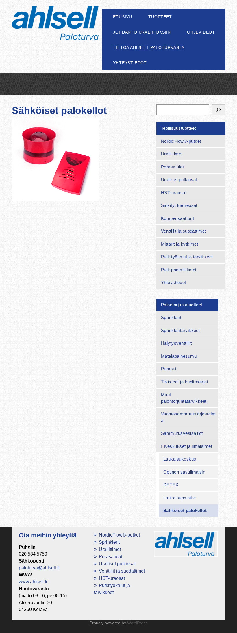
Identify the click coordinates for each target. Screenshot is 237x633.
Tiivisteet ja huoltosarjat (184, 381)
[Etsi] (218, 109)
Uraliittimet (172, 153)
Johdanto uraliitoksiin (142, 32)
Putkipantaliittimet (179, 269)
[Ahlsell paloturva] (55, 31)
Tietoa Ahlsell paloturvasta (148, 47)
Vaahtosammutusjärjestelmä (188, 417)
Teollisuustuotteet (178, 128)
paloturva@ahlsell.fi (39, 567)
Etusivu (122, 16)
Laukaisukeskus (179, 458)
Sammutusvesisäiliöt (182, 433)
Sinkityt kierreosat (179, 205)
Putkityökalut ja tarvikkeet (187, 256)
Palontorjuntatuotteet (181, 304)
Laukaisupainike (179, 497)
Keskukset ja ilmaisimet (188, 446)
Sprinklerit (171, 317)
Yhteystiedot (130, 62)
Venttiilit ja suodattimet (183, 231)
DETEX (170, 484)
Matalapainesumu (179, 356)
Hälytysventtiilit (176, 343)
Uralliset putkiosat (179, 179)
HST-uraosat (173, 192)
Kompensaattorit (177, 218)
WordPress (137, 623)
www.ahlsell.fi (33, 581)
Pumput (169, 368)
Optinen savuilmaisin (184, 471)
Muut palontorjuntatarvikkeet (184, 398)
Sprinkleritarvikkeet (180, 330)
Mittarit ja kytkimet (179, 244)
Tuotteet (160, 16)
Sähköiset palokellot (185, 510)
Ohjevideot (201, 32)
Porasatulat (172, 166)
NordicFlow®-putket (181, 141)
